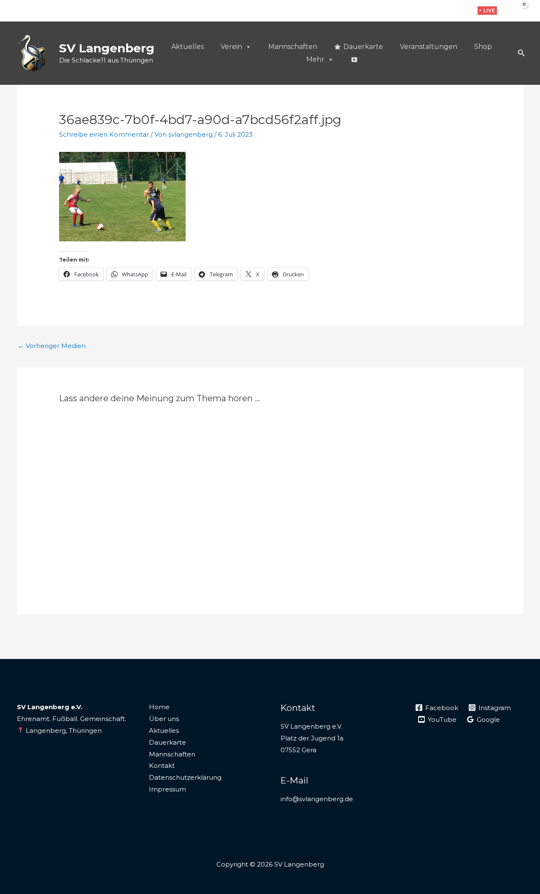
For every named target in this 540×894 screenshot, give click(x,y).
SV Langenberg (106, 48)
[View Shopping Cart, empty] (517, 10)
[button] (487, 10)
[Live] (354, 59)
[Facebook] (434, 11)
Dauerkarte (363, 47)
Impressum (167, 789)
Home (159, 707)
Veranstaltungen (428, 47)
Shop (483, 47)
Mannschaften (292, 47)
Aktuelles (187, 47)
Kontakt (162, 766)
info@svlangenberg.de (317, 799)
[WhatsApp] (460, 11)
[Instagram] (447, 11)
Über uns (164, 719)
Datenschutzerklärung (185, 777)
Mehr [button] (315, 59)
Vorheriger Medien (52, 346)
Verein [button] (231, 47)
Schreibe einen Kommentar (104, 134)
